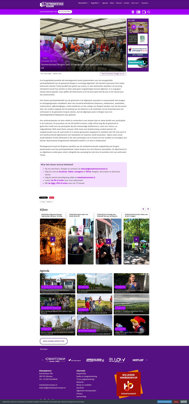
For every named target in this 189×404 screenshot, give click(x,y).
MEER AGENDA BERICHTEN (53, 341)
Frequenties (81, 373)
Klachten (80, 388)
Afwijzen (176, 402)
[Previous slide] (42, 360)
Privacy (79, 394)
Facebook (63, 172)
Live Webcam (132, 11)
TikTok (88, 172)
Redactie (80, 382)
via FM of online (57, 180)
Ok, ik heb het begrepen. (164, 402)
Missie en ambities (84, 385)
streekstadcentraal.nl (86, 177)
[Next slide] (146, 360)
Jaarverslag (81, 396)
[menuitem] (84, 3)
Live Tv (144, 12)
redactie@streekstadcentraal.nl (94, 169)
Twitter (71, 172)
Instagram (79, 172)
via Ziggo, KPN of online (58, 183)
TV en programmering (85, 379)
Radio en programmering (86, 376)
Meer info (183, 402)
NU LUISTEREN (138, 11)
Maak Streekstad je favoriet (113, 74)
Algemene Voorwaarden (86, 391)
